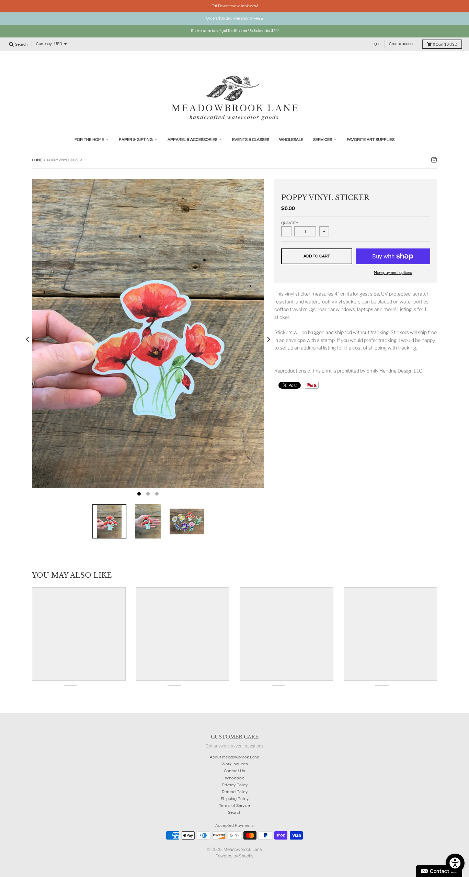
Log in (375, 44)
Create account (402, 44)
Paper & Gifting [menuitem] (136, 139)
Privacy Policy (235, 785)
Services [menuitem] (322, 139)
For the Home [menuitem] (89, 139)
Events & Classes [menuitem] (250, 139)
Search (234, 812)
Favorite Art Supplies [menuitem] (370, 139)
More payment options (393, 273)
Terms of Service (234, 805)
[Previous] (28, 339)
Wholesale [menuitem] (291, 139)
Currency (44, 44)
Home (37, 160)
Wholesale (234, 778)
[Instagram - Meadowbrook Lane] (434, 160)
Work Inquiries (234, 764)
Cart (445, 44)
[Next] (268, 339)
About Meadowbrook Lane (234, 757)
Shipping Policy (235, 799)
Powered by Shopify (234, 855)
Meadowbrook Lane (243, 849)
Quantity (289, 223)
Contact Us (234, 771)
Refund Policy (235, 792)
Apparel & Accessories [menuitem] (192, 139)
